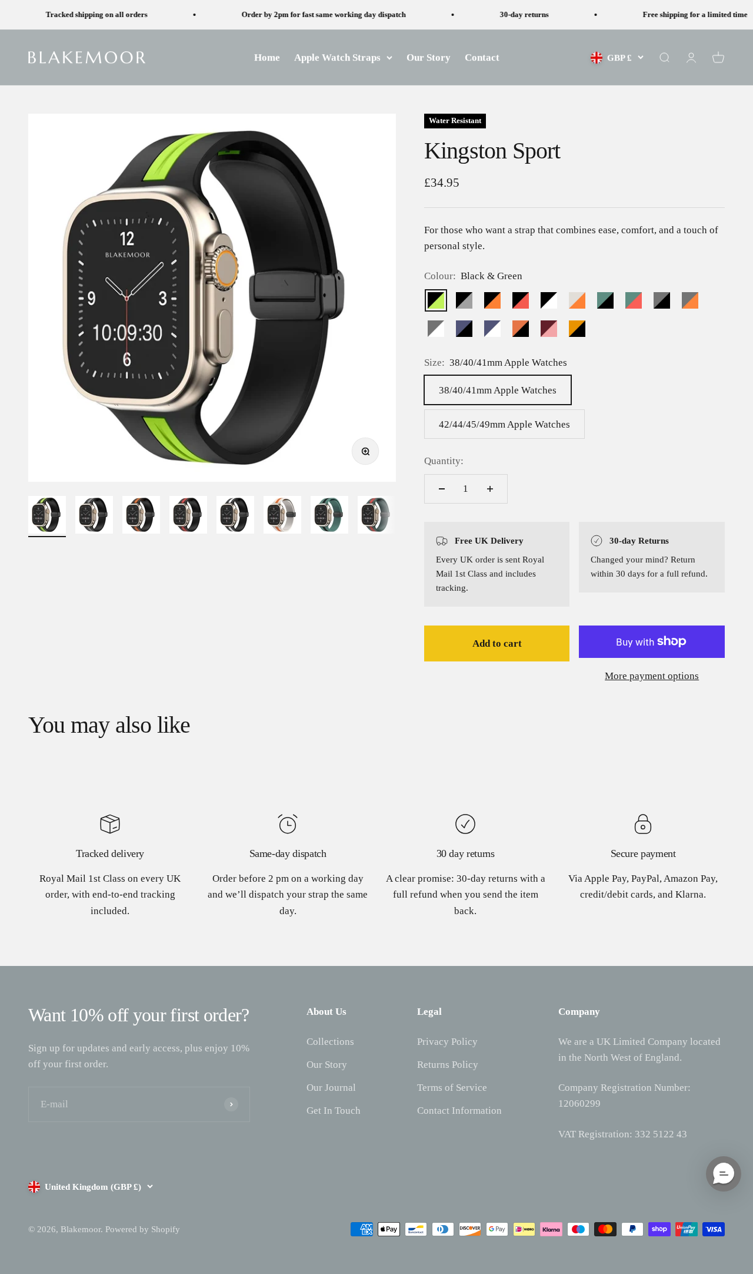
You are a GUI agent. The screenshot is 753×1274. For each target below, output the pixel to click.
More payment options (652, 675)
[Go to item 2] (94, 516)
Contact (482, 57)
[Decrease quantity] (442, 489)
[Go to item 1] (47, 516)
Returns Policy (447, 1064)
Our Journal (331, 1087)
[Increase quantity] (490, 489)
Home (267, 57)
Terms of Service (452, 1087)
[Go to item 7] (329, 516)
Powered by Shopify (142, 1229)
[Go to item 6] (282, 516)
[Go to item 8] (376, 516)
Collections (330, 1041)
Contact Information (459, 1110)
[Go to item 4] (188, 516)
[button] (723, 1174)
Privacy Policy (447, 1041)
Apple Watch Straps (337, 57)
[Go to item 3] (141, 516)
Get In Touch (333, 1110)
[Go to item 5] (235, 516)
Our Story (429, 57)
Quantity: (444, 460)
